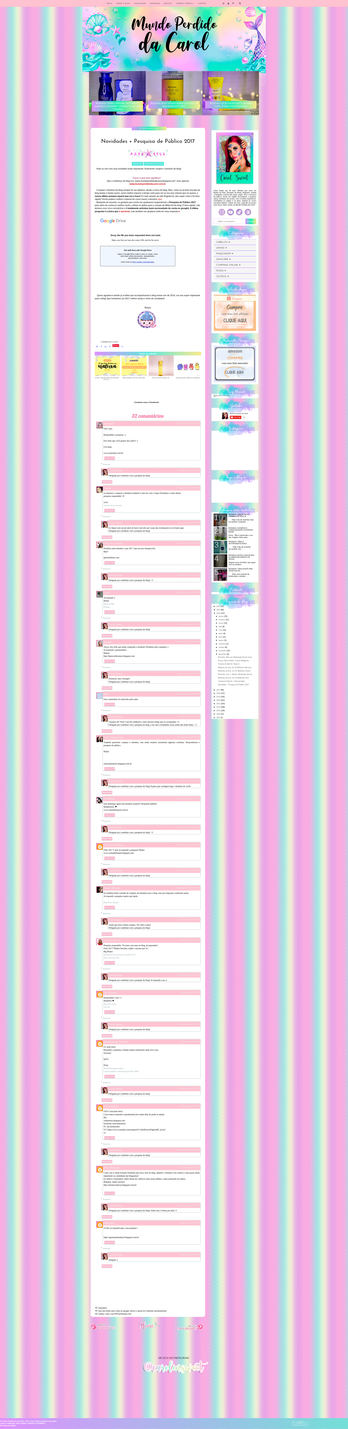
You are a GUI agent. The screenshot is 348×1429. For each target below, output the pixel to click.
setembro (222, 644)
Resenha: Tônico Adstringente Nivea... (238, 543)
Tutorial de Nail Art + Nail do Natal (231, 681)
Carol (107, 592)
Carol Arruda (111, 1106)
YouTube (107, 1007)
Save (117, 346)
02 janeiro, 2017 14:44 (190, 1041)
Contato (202, 3)
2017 (218, 690)
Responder (109, 458)
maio (221, 630)
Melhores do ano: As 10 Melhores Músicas (234, 667)
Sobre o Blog (123, 3)
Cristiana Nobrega (114, 844)
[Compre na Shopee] (235, 331)
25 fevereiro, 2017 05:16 (189, 522)
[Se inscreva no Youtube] (230, 215)
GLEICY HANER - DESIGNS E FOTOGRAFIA (30, 1423)
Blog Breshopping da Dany (114, 1068)
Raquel (108, 641)
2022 (218, 707)
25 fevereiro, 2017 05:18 (189, 781)
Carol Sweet (115, 470)
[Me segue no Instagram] (222, 215)
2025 (218, 717)
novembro (223, 651)
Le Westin (109, 798)
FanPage (107, 607)
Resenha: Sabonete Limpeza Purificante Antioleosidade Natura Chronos (231, 105)
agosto (221, 640)
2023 (218, 711)
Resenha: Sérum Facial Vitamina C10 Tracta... (239, 515)
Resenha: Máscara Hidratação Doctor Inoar (235, 657)
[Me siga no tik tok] (239, 215)
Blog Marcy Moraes (111, 902)
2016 (218, 613)
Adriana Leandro (113, 543)
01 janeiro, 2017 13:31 (190, 940)
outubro (222, 647)
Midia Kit (168, 3)
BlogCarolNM (109, 604)
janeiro (221, 616)
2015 (218, 610)
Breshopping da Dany (116, 1041)
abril (220, 627)
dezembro (223, 654)
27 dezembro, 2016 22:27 (188, 423)
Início (109, 3)
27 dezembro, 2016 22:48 (188, 488)
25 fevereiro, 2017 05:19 (189, 919)
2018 (218, 693)
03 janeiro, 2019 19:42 (190, 1254)
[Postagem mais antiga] (190, 1330)
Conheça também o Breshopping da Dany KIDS (121, 1071)
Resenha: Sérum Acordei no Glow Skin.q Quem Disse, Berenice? (174, 105)
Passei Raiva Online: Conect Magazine (233, 661)
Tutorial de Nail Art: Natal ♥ (228, 664)
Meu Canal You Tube (111, 958)
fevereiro (222, 620)
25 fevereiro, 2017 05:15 (189, 470)
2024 (218, 714)
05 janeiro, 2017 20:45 (190, 1167)
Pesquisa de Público (154, 163)
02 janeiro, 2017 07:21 (190, 992)
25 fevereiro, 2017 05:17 (189, 673)
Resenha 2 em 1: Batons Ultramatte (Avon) (235, 674)
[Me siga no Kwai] (248, 215)
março (221, 623)
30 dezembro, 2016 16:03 (188, 845)
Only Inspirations (113, 737)
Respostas (106, 464)
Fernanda (109, 423)
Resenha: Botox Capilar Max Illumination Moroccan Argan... (241, 557)
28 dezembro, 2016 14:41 (188, 694)
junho (221, 633)
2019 (218, 697)
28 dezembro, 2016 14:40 (188, 642)
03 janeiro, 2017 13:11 (190, 1106)
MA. (106, 694)
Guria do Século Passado (113, 505)
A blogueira (140, 3)
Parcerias (155, 3)
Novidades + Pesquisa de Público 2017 (233, 685)
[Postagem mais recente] (106, 1330)
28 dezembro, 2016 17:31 (188, 798)
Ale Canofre (110, 992)
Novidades (137, 163)
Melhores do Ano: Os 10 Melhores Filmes (234, 671)
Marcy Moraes (112, 887)
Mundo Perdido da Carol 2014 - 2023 (16, 1421)
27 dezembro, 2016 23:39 (188, 543)
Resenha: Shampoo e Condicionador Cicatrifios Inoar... (241, 530)
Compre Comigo (184, 3)
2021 (218, 704)
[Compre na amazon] (235, 382)
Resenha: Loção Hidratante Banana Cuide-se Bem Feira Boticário (117, 105)
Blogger (13, 1426)
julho (221, 637)
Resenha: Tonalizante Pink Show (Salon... (241, 570)
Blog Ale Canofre (110, 1004)
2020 (218, 700)
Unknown (109, 1222)
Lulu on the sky (112, 940)
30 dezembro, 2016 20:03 (188, 888)
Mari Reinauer (112, 1167)
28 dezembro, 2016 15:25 (188, 737)
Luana (107, 488)
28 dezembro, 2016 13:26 (188, 592)
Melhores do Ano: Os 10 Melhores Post (233, 678)
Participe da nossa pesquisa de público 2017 (120, 955)
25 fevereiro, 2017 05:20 (188, 1150)
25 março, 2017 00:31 (190, 1223)
